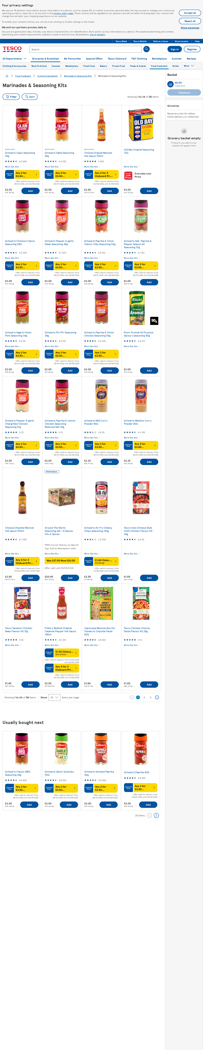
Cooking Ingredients (47, 75)
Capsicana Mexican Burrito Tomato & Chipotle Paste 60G (99, 631)
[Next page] (157, 697)
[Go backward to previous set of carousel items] (149, 815)
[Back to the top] (103, 710)
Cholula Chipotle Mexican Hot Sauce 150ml (19, 529)
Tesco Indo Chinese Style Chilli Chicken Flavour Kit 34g (138, 531)
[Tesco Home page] (12, 49)
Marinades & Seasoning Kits (78, 75)
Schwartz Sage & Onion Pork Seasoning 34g (18, 333)
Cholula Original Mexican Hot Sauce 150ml (98, 154)
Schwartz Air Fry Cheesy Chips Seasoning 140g (98, 529)
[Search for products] (146, 49)
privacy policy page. (64, 13)
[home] (7, 75)
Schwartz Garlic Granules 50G (59, 773)
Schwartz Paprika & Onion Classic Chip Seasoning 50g (99, 242)
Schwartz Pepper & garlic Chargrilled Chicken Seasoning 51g (19, 424)
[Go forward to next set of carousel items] (156, 815)
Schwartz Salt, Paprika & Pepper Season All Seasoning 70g (138, 244)
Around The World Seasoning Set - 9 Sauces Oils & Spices (59, 531)
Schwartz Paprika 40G (136, 772)
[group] (22, 770)
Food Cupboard (23, 75)
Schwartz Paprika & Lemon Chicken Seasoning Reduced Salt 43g (60, 424)
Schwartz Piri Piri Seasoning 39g (60, 333)
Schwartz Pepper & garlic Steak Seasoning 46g (59, 242)
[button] (121, 41)
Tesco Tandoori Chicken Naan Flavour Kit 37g (18, 629)
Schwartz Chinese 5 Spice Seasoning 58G (20, 242)
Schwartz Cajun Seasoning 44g (20, 154)
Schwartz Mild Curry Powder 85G (95, 422)
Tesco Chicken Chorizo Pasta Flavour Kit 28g (137, 629)
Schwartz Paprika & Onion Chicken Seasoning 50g (99, 333)
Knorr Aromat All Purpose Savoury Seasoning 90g (138, 333)
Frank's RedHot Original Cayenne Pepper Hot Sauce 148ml (60, 631)
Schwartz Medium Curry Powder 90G (137, 422)
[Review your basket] (170, 84)
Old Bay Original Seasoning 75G (139, 151)
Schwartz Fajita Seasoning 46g (59, 154)
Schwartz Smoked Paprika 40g (99, 773)
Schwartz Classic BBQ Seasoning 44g (17, 773)
